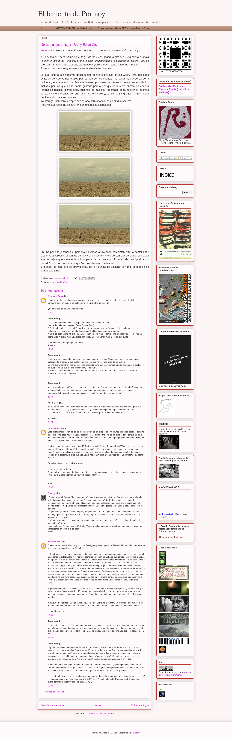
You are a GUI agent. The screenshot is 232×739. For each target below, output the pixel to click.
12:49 (50, 615)
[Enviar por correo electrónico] (81, 278)
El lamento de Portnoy (71, 13)
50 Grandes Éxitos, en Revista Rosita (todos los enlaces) (174, 89)
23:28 (50, 422)
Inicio (43, 28)
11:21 (50, 535)
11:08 (50, 312)
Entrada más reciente (52, 705)
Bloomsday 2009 (169, 514)
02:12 (50, 637)
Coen (65, 282)
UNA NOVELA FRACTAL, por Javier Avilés (72, 28)
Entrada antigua (140, 705)
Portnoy (51, 493)
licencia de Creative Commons (175, 673)
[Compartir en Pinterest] (93, 278)
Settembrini (47, 50)
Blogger (136, 733)
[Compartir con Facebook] (90, 278)
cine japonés (56, 282)
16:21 (50, 377)
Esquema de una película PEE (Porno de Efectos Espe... (124, 28)
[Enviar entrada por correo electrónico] (75, 278)
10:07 (50, 487)
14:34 (50, 349)
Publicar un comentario (55, 692)
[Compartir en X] (87, 278)
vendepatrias (54, 428)
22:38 (50, 397)
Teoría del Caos (55, 296)
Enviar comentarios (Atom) (101, 713)
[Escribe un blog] (84, 278)
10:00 (50, 686)
